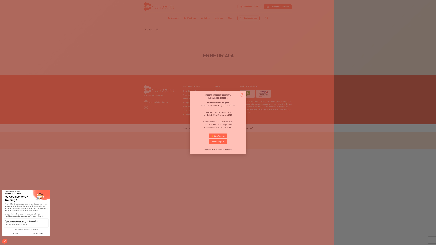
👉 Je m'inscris (218, 136)
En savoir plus (218, 141)
